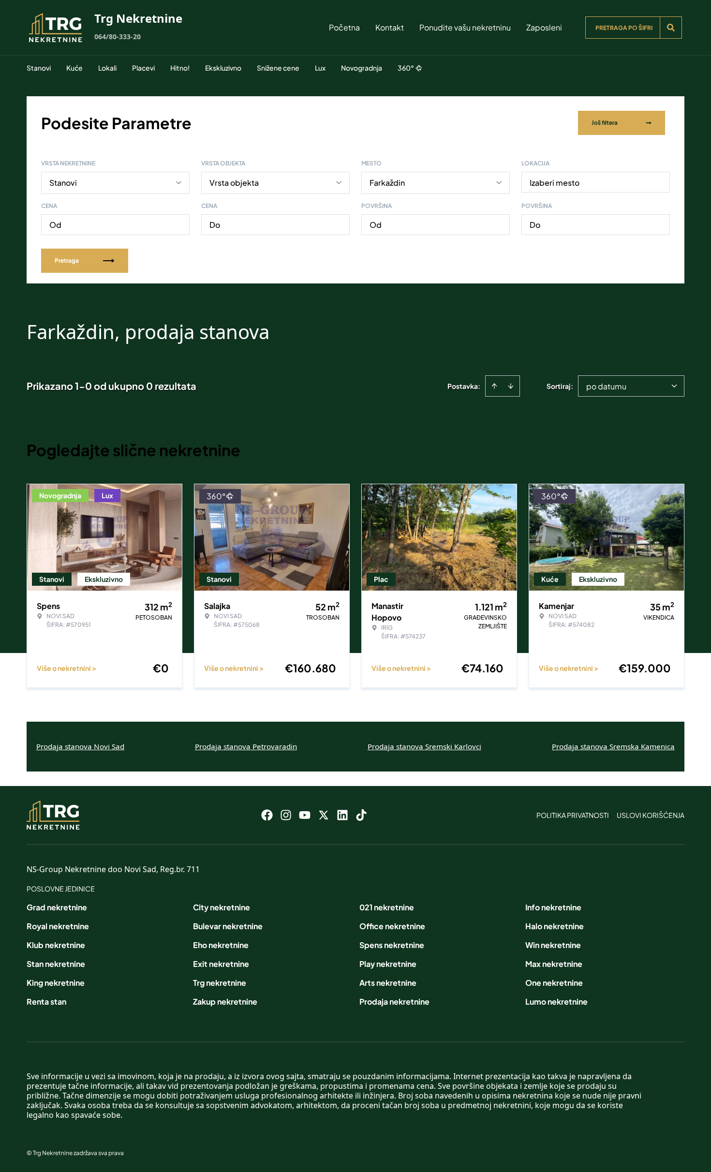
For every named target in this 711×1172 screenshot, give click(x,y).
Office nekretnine (392, 926)
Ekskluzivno (223, 67)
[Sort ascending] (494, 386)
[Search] (671, 27)
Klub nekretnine (56, 945)
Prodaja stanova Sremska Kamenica (613, 746)
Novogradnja (361, 67)
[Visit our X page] (323, 815)
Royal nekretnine (58, 926)
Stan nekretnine (56, 964)
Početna (344, 27)
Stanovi (39, 67)
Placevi (143, 67)
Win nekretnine (553, 945)
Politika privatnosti (572, 815)
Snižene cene (278, 67)
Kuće (74, 67)
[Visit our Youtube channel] (305, 815)
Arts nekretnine (387, 983)
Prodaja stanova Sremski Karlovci (424, 746)
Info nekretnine (553, 907)
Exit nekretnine (221, 964)
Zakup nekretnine (225, 1001)
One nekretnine (554, 983)
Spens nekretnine (391, 945)
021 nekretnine (386, 907)
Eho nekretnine (221, 945)
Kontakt (389, 27)
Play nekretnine (387, 964)
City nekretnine (221, 907)
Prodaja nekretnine (394, 1001)
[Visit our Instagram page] (286, 815)
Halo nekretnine (554, 926)
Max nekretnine (553, 964)
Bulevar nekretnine (228, 926)
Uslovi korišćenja (650, 815)
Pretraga (67, 260)
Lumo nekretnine (556, 1001)
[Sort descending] (511, 386)
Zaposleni (544, 27)
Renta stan (46, 1001)
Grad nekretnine (57, 907)
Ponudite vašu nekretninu (465, 27)
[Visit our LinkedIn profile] (342, 815)
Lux (320, 67)
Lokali (107, 67)
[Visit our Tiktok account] (361, 815)
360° (406, 67)
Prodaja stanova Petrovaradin (246, 746)
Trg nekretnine (219, 983)
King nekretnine (56, 983)
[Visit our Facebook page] (267, 815)
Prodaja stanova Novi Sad (80, 746)
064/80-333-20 (117, 36)
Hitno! (180, 67)
